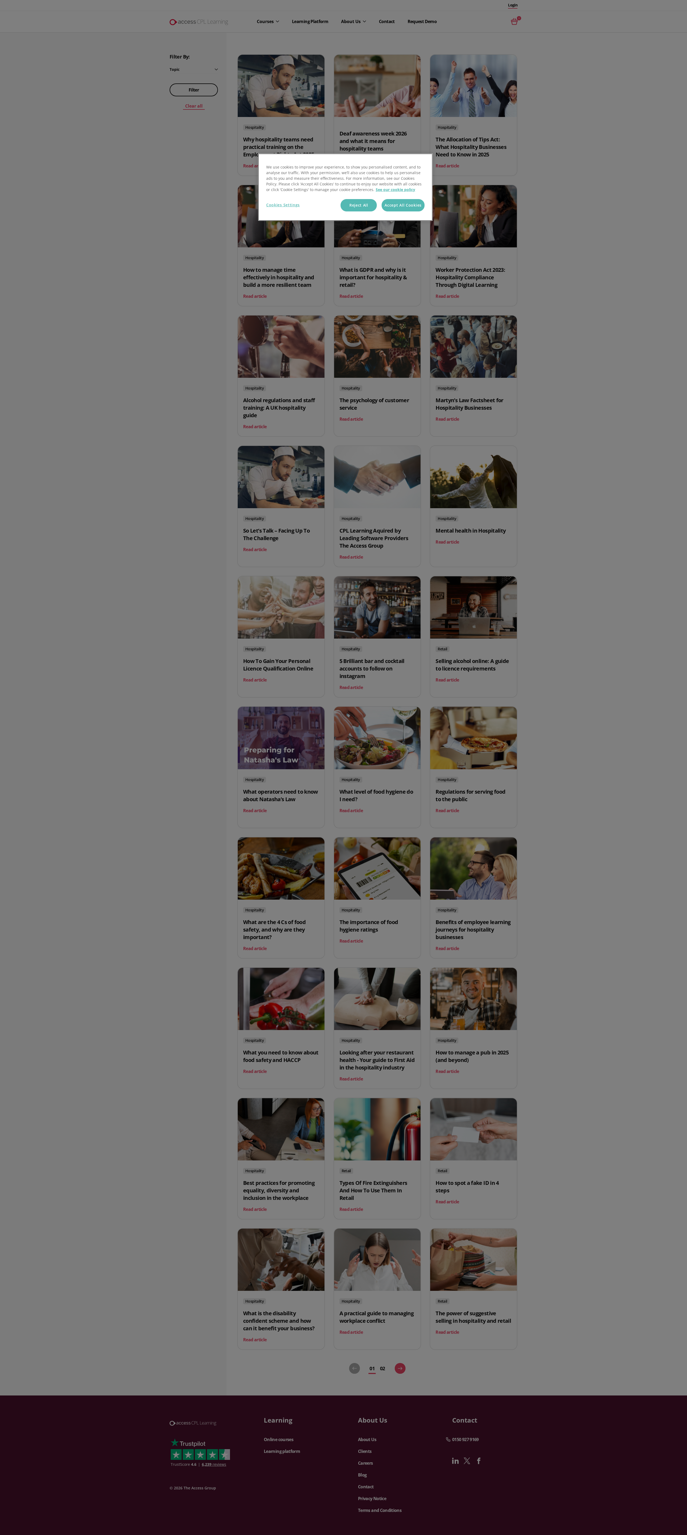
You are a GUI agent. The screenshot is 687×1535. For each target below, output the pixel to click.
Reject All (358, 205)
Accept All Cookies (403, 205)
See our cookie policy (395, 189)
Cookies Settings (283, 204)
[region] (345, 187)
